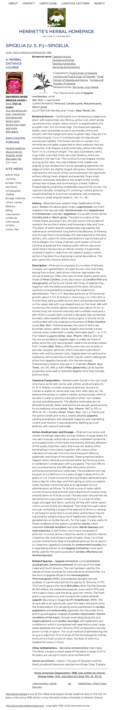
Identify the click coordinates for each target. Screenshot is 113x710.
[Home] (56, 18)
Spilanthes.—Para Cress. (92, 683)
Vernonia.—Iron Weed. (85, 87)
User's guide (48, 3)
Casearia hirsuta (61, 56)
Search (99, 3)
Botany (11, 206)
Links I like (13, 229)
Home (9, 52)
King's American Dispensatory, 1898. (32, 52)
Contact (29, 3)
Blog (10, 210)
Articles (11, 179)
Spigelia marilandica (64, 63)
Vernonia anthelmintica (66, 67)
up (69, 683)
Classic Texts (14, 183)
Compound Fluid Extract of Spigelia (74, 76)
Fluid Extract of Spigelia (83, 73)
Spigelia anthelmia (63, 60)
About (13, 3)
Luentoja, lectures (75, 3)
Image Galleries (16, 198)
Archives (12, 187)
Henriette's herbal (16, 694)
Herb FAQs (13, 175)
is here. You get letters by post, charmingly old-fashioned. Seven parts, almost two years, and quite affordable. (17, 114)
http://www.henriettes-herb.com (25, 705)
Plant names (14, 202)
